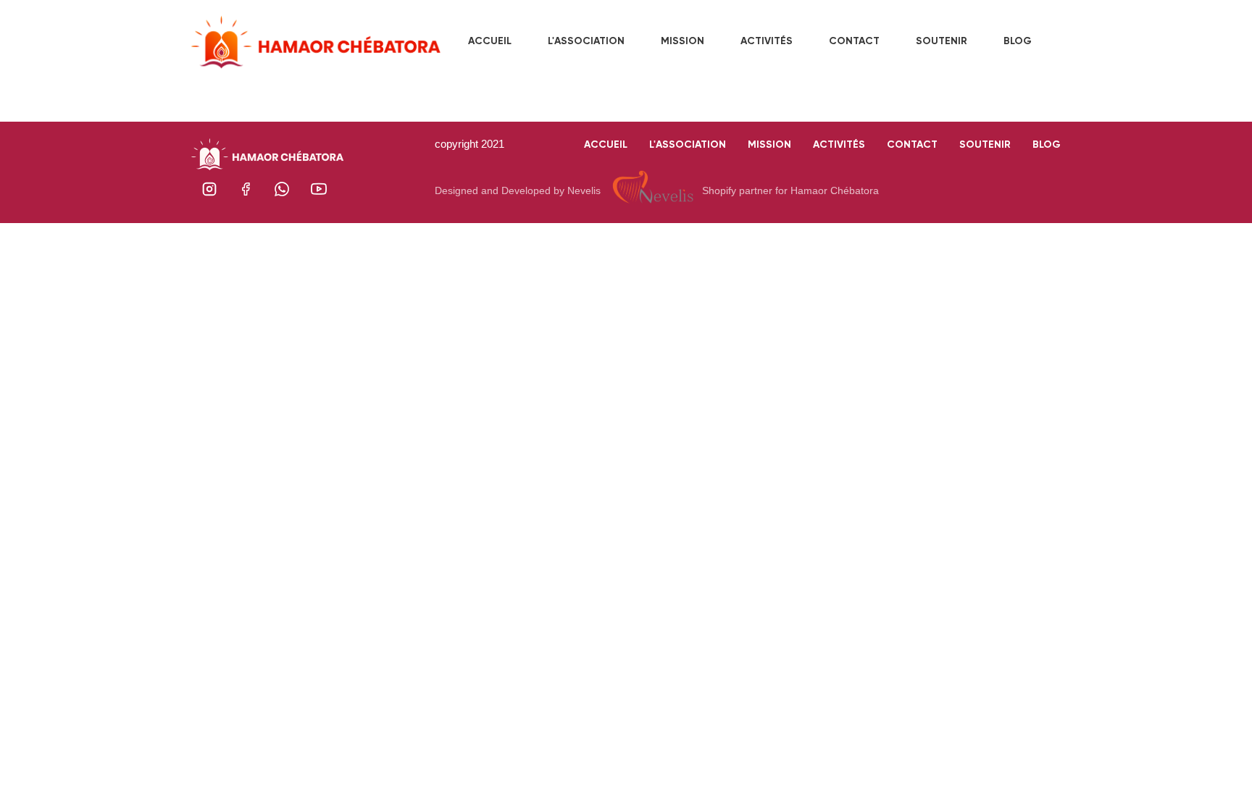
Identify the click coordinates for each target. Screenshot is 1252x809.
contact (912, 144)
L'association (687, 144)
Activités (839, 144)
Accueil (605, 144)
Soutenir (985, 144)
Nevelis (584, 190)
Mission (769, 144)
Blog (1046, 144)
